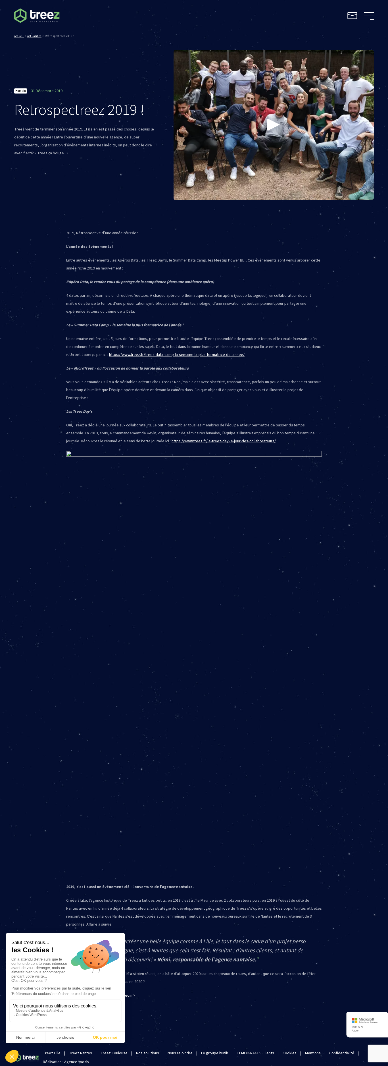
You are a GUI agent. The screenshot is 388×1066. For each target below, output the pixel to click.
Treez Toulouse (114, 1053)
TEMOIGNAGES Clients (255, 1053)
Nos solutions (147, 1053)
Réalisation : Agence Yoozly (66, 1062)
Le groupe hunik (214, 1053)
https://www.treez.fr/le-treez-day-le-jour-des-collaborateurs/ (224, 441)
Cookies (290, 1053)
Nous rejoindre (180, 1053)
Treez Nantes (80, 1053)
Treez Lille (52, 1053)
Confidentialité (341, 1053)
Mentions (313, 1053)
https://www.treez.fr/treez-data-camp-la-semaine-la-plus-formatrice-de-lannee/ (177, 355)
